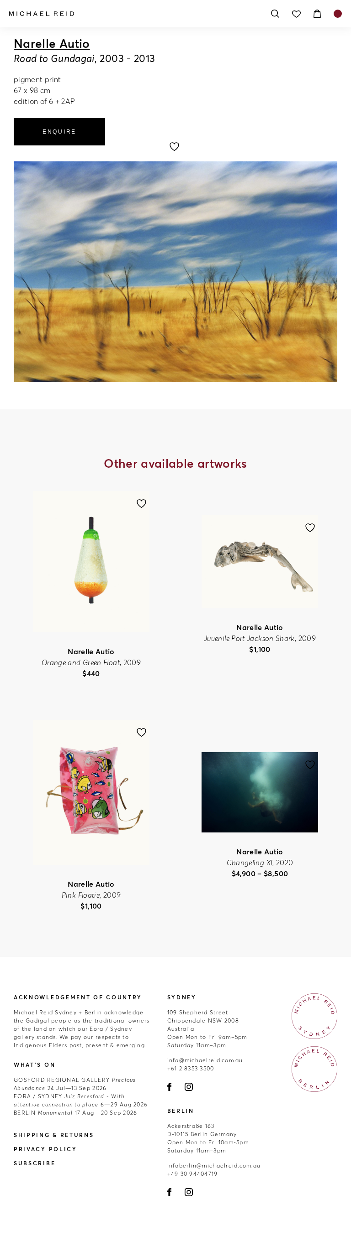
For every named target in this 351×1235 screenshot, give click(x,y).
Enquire (59, 132)
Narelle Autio (52, 43)
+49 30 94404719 (192, 1173)
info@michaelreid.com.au (205, 1060)
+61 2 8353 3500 (190, 1068)
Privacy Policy (45, 1149)
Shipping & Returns (54, 1135)
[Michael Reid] (134, 13)
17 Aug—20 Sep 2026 (75, 1112)
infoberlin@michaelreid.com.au (214, 1165)
